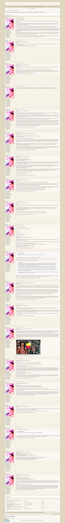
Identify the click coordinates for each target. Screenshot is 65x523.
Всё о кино (25, 500)
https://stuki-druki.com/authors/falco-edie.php (24, 315)
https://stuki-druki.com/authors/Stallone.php (24, 355)
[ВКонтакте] (10, 516)
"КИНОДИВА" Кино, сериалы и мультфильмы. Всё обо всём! (15, 12)
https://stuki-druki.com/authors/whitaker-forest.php (25, 489)
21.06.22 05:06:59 (21, 201)
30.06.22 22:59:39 (21, 281)
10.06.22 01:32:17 (21, 178)
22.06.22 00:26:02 (21, 224)
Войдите (11, 10)
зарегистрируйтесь (15, 10)
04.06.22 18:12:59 (21, 63)
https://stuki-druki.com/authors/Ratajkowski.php (25, 149)
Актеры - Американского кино (29, 12)
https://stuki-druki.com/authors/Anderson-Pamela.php (26, 299)
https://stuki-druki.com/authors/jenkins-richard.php (25, 73)
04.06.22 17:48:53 (21, 17)
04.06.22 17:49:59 (21, 40)
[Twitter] (11, 516)
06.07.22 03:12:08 (21, 304)
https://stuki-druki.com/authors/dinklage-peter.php (25, 459)
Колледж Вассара (20, 262)
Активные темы (32, 8)
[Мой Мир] (13, 516)
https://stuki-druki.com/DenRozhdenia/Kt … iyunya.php (25, 45)
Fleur (6, 17)
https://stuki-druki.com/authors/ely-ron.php (24, 214)
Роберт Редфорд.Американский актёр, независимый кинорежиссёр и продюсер (13, 504)
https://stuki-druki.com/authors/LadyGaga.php (25, 412)
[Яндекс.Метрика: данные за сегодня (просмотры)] (7, 518)
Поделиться (17, 17)
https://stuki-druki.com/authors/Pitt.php (26, 126)
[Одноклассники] (12, 516)
